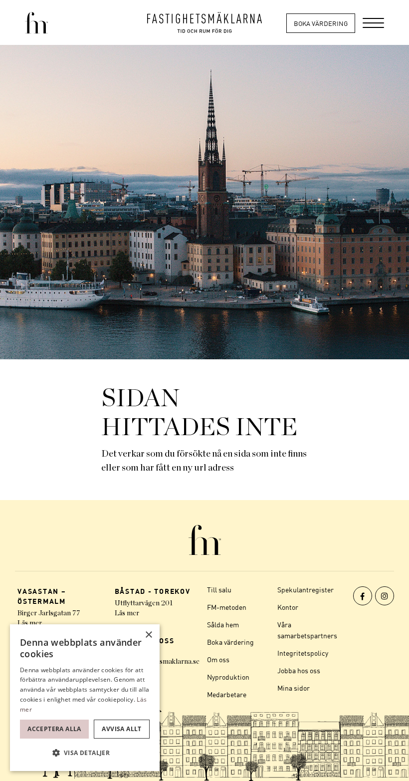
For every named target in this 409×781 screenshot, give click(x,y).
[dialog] (85, 697)
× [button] (148, 635)
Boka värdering (321, 23)
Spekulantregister (305, 589)
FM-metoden (226, 607)
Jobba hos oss (298, 670)
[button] (85, 753)
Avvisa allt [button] (121, 729)
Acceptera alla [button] (54, 729)
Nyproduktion (228, 677)
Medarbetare (226, 694)
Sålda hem (223, 624)
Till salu (219, 589)
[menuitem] (373, 22)
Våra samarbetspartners (307, 630)
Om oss (218, 659)
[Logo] (204, 22)
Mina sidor (293, 688)
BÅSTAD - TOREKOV (153, 591)
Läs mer (29, 623)
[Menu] (373, 22)
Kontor (287, 607)
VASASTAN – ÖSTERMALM (41, 596)
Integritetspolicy (302, 653)
